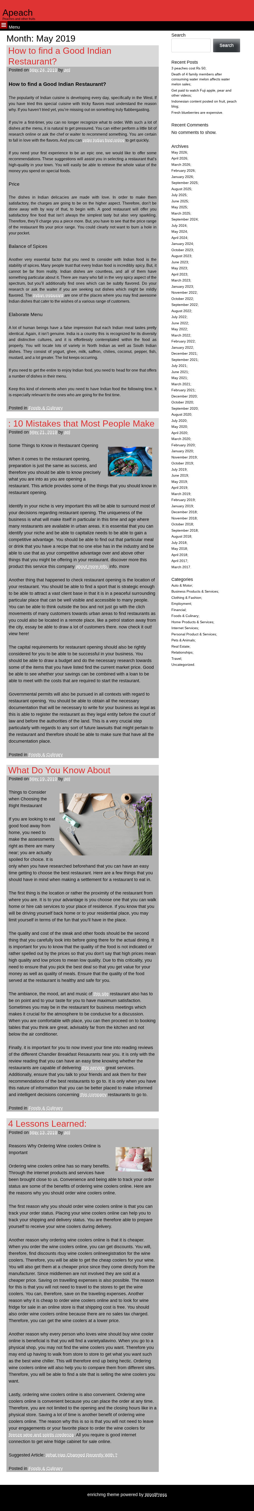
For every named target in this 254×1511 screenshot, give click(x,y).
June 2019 (179, 475)
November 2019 (184, 457)
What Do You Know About (59, 770)
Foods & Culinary (46, 407)
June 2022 (179, 323)
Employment (181, 604)
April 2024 (179, 238)
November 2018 (184, 518)
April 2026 (179, 158)
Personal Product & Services (193, 634)
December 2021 (184, 353)
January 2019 (182, 506)
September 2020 (184, 408)
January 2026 (182, 177)
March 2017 (180, 567)
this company (93, 1094)
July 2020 (179, 421)
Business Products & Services (194, 591)
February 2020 (183, 445)
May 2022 (179, 329)
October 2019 (182, 463)
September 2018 (184, 530)
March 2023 (180, 280)
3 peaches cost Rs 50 (188, 68)
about (82, 566)
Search (178, 35)
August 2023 (181, 256)
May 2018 (179, 549)
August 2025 (181, 189)
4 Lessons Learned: (47, 1124)
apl (67, 69)
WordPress (156, 1494)
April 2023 (179, 274)
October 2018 (182, 524)
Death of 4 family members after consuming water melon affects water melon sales (200, 79)
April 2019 (179, 488)
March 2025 (180, 213)
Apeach (17, 12)
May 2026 (179, 152)
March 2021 (180, 384)
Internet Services (184, 628)
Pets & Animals (183, 640)
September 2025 (184, 183)
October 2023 (182, 250)
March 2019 (180, 494)
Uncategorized (182, 665)
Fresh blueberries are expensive (196, 112)
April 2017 (179, 561)
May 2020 (179, 427)
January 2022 (182, 347)
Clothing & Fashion (186, 598)
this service (93, 1067)
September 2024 (184, 219)
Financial (178, 610)
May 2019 (179, 482)
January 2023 (182, 286)
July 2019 (179, 469)
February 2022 (183, 341)
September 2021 (184, 360)
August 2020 (181, 414)
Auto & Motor (181, 585)
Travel (176, 659)
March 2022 (180, 335)
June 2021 (179, 372)
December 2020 (184, 396)
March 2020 (180, 439)
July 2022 (179, 317)
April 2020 (179, 433)
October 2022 (182, 299)
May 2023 (179, 268)
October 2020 (182, 402)
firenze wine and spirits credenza (41, 1434)
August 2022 (181, 311)
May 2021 (179, 378)
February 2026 (183, 170)
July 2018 (179, 543)
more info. (98, 566)
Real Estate (180, 646)
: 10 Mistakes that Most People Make (81, 423)
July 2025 (179, 195)
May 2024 (179, 231)
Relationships (181, 652)
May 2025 (179, 207)
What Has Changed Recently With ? (81, 1455)
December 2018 (184, 512)
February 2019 (183, 500)
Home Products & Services (192, 622)
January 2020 (182, 451)
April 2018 (179, 555)
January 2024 (182, 244)
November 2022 (184, 292)
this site (101, 993)
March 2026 (180, 165)
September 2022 (184, 305)
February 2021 (183, 390)
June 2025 (179, 201)
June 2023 (179, 262)
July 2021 (179, 366)
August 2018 (181, 536)
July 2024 (179, 225)
